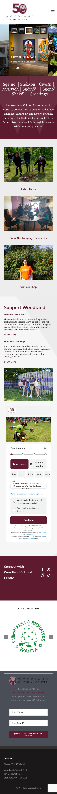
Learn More (10, 334)
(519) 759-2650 (18, 764)
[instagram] (42, 575)
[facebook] (42, 569)
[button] (6, 637)
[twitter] (48, 569)
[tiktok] (48, 575)
